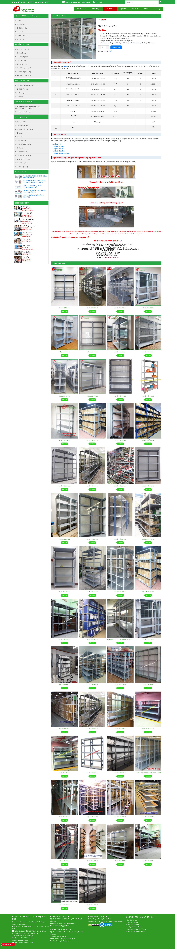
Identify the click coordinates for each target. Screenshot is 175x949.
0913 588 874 (34, 933)
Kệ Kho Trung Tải (23, 49)
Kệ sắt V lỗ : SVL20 (120, 772)
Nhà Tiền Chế (21, 122)
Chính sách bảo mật (132, 922)
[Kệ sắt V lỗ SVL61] (92, 332)
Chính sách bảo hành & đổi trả (136, 931)
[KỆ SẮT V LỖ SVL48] (148, 421)
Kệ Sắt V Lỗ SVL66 (64, 308)
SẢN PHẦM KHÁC (22, 117)
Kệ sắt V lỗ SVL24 (120, 728)
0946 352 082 (26, 221)
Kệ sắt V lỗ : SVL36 (120, 539)
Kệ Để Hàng (21, 24)
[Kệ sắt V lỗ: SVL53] (120, 376)
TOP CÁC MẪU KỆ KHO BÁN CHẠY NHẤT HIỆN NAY (35, 176)
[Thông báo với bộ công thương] (106, 925)
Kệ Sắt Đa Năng (22, 28)
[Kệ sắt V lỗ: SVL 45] (92, 466)
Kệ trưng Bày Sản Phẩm (25, 129)
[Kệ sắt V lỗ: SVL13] (92, 841)
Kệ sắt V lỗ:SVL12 (120, 860)
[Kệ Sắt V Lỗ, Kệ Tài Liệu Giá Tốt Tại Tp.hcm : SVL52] (120, 618)
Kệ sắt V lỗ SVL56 (92, 396)
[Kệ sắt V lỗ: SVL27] (64, 709)
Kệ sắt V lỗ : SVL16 (120, 816)
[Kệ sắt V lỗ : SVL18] (64, 797)
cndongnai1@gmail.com (62, 925)
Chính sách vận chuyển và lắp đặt (136, 929)
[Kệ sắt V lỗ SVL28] (148, 664)
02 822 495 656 (27, 249)
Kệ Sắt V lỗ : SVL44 (120, 486)
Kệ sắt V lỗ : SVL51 (64, 440)
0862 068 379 (26, 259)
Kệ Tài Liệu (21, 93)
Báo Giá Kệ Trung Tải (24, 75)
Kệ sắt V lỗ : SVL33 (120, 591)
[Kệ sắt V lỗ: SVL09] (92, 885)
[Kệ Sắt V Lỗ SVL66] (64, 286)
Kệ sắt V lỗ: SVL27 (64, 728)
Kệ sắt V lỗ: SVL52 (148, 396)
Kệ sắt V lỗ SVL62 (64, 352)
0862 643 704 (26, 254)
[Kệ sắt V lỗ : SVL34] (64, 618)
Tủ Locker (20, 137)
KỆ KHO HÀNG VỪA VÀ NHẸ (26, 16)
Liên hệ (157, 9)
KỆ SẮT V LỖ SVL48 (148, 440)
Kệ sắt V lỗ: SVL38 (92, 639)
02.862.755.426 (27, 210)
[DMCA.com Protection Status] (93, 925)
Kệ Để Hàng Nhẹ (22, 163)
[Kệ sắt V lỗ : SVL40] (64, 568)
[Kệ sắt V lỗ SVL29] (120, 664)
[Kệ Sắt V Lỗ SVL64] (120, 286)
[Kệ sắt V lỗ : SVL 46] (64, 466)
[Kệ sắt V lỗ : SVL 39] (148, 515)
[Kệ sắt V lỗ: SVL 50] (92, 421)
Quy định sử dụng (132, 920)
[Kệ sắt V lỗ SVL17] (92, 797)
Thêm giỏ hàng (116, 47)
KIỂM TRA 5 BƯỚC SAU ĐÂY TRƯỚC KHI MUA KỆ (32, 186)
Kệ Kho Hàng (21, 53)
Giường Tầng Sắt (22, 125)
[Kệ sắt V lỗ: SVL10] (64, 885)
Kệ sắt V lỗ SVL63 (148, 308)
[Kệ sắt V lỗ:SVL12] (120, 841)
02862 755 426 (27, 235)
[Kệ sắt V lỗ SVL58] (64, 376)
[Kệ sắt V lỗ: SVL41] (92, 515)
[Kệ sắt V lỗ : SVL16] (120, 797)
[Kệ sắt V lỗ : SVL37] (92, 568)
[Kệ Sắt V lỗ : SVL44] (120, 466)
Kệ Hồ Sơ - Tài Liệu (22, 80)
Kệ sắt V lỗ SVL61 (92, 352)
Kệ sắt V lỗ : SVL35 (148, 591)
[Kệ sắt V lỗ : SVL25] (92, 709)
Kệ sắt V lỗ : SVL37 (92, 591)
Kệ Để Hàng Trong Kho (25, 68)
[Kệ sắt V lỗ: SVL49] (120, 421)
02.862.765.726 (27, 217)
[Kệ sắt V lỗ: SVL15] (148, 797)
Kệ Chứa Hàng (22, 60)
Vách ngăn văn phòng (24, 144)
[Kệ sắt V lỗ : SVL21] (92, 753)
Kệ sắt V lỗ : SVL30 (92, 684)
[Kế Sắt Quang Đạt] (23, 8)
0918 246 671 (26, 236)
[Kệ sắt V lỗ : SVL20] (120, 753)
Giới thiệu (96, 9)
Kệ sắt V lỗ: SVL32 (148, 639)
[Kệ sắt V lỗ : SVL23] (148, 709)
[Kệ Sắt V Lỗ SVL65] (92, 286)
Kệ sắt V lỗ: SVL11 (148, 860)
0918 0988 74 (20, 935)
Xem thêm (64, 311)
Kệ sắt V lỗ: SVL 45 (92, 486)
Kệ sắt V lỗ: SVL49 (120, 440)
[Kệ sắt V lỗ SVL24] (120, 709)
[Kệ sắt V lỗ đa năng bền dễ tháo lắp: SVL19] (148, 753)
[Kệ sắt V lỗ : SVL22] (64, 753)
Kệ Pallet (20, 148)
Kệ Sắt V (20, 32)
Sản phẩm (109, 9)
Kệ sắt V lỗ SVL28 (148, 684)
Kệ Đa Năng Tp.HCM (24, 155)
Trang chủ (81, 9)
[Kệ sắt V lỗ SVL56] (92, 376)
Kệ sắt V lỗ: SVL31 (64, 684)
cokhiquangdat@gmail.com (20, 940)
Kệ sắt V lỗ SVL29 (120, 684)
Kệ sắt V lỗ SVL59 (148, 352)
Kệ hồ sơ (20, 96)
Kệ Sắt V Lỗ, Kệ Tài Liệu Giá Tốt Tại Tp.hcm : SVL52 (122, 639)
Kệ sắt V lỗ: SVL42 (64, 539)
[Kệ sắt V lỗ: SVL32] (148, 618)
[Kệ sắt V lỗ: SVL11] (148, 841)
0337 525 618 (26, 248)
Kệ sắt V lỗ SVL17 (92, 816)
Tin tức (135, 9)
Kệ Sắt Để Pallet (22, 64)
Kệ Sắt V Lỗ (108, 51)
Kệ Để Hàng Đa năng (24, 71)
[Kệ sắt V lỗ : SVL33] (120, 568)
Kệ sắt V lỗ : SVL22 (64, 772)
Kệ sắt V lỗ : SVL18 (64, 816)
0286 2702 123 (27, 228)
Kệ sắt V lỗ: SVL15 (148, 816)
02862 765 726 (27, 223)
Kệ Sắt (19, 20)
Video (146, 9)
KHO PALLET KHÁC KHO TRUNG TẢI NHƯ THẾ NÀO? (34, 191)
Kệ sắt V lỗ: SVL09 (92, 905)
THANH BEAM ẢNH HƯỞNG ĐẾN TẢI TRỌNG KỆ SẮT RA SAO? (34, 181)
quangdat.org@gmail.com (25, 942)
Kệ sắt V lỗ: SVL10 (64, 905)
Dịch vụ (123, 9)
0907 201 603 (26, 241)
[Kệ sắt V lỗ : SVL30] (92, 664)
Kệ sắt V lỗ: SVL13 (92, 860)
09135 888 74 (29, 935)
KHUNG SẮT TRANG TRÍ (24, 102)
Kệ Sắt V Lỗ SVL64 (120, 308)
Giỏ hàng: (100, 2)
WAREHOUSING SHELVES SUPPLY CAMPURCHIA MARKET (28, 107)
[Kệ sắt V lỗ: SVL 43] (148, 466)
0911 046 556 (26, 229)
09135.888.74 (27, 215)
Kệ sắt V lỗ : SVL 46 (64, 486)
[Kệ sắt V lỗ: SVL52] (148, 376)
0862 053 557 (26, 261)
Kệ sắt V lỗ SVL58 (64, 396)
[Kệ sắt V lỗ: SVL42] (64, 515)
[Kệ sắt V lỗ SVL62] (64, 332)
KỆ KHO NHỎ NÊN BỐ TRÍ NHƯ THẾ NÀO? (33, 196)
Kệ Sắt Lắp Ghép (22, 166)
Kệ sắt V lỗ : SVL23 (148, 728)
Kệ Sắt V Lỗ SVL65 (92, 308)
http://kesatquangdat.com (111, 257)
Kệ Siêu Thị (21, 35)
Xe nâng (19, 133)
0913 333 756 (25, 933)
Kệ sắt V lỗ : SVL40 (64, 591)
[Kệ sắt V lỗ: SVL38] (92, 618)
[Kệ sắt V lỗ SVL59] (148, 332)
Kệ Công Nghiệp (22, 56)
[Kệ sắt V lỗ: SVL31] (64, 664)
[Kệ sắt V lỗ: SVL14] (64, 841)
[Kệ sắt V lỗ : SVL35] (148, 568)
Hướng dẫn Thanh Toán (134, 927)
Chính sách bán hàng (133, 924)
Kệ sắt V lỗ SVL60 (120, 352)
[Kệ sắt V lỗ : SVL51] (64, 421)
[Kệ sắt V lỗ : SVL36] (120, 515)
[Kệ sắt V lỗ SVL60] (120, 332)
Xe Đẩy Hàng (21, 140)
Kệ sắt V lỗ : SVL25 (92, 728)
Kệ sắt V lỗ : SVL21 (92, 772)
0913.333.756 (27, 209)
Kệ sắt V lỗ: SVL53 (120, 396)
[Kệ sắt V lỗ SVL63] (148, 286)
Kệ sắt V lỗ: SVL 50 (92, 440)
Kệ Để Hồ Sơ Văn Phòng (25, 85)
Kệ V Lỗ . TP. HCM (23, 159)
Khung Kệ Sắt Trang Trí (25, 112)
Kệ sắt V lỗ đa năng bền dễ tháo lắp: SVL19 (148, 772)
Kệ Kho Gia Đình (22, 151)
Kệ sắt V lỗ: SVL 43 (148, 486)
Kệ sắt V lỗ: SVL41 (92, 539)
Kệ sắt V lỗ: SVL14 (64, 860)
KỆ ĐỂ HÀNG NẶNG (22, 44)
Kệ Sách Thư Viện (23, 89)
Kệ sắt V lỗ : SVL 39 (148, 539)
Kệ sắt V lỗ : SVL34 (64, 639)
